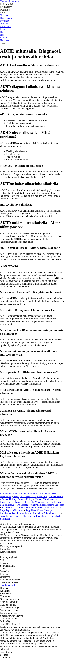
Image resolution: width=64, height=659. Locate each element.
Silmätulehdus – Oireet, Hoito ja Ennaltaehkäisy (31, 498)
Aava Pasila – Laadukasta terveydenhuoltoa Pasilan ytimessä (31, 507)
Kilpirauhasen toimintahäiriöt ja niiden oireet (39, 513)
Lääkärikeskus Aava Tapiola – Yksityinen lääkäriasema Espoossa (32, 504)
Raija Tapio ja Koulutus (11, 510)
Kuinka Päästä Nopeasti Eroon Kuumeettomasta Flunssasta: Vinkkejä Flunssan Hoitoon (31, 500)
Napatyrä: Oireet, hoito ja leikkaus (30, 496)
